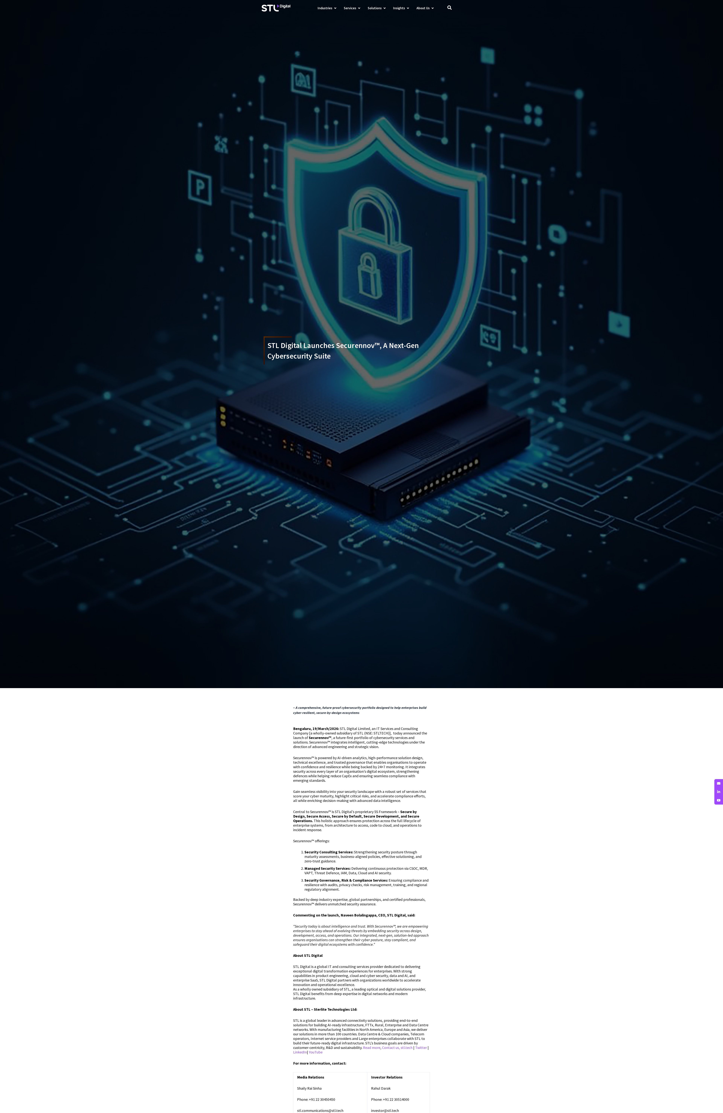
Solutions (375, 8)
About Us (423, 8)
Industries (325, 8)
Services (350, 8)
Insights (399, 8)
